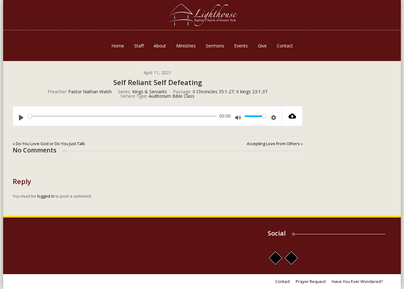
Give (262, 46)
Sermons (215, 46)
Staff (139, 46)
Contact (285, 46)
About (160, 46)
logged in (46, 196)
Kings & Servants (149, 92)
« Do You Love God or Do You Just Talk (49, 144)
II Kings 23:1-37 (251, 92)
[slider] (122, 116)
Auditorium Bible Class (171, 96)
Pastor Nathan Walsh (90, 92)
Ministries (186, 46)
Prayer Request (311, 281)
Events (241, 46)
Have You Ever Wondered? (357, 281)
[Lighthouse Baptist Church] (202, 15)
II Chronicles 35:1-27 (213, 92)
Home (117, 46)
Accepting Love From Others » (274, 144)
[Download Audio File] (292, 116)
